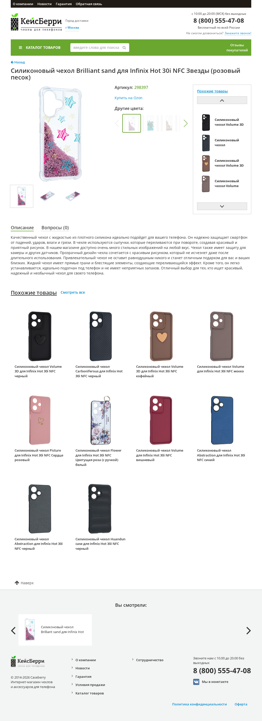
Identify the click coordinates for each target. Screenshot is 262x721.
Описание (22, 227)
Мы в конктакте (215, 681)
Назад (19, 62)
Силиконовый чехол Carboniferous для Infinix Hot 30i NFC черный (99, 371)
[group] (131, 123)
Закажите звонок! (238, 33)
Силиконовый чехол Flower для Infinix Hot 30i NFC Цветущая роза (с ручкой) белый (98, 457)
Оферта (241, 704)
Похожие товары (34, 292)
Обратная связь (89, 4)
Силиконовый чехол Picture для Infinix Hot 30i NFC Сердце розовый (39, 455)
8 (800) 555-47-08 (218, 20)
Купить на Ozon (129, 97)
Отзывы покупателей (237, 47)
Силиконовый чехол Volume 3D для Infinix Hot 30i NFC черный (38, 371)
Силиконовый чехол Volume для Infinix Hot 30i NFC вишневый (159, 455)
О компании (23, 4)
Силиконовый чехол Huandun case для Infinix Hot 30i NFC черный (100, 544)
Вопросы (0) (55, 227)
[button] (185, 123)
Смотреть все (73, 292)
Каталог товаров (43, 47)
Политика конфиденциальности (199, 704)
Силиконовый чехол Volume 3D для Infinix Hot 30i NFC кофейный (159, 371)
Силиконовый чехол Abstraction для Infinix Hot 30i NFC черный (39, 544)
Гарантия (64, 4)
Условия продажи (90, 684)
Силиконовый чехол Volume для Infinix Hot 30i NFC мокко (220, 369)
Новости (44, 4)
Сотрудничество (149, 660)
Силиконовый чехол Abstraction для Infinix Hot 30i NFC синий (221, 455)
